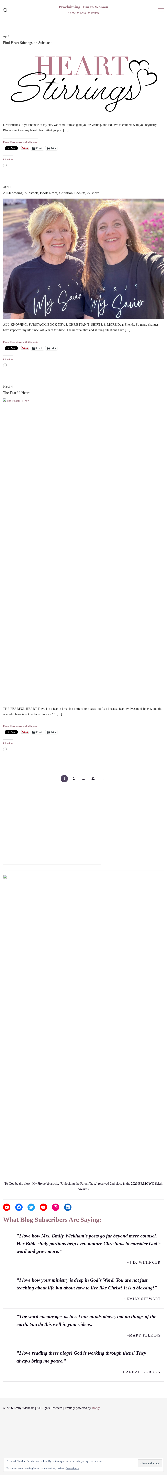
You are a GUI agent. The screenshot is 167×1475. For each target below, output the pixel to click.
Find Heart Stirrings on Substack (27, 43)
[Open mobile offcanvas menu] (161, 10)
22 (93, 778)
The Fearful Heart (16, 393)
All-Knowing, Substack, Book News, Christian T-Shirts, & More (51, 193)
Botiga (96, 1408)
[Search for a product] (5, 10)
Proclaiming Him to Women (83, 7)
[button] (4, 797)
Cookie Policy (72, 1468)
